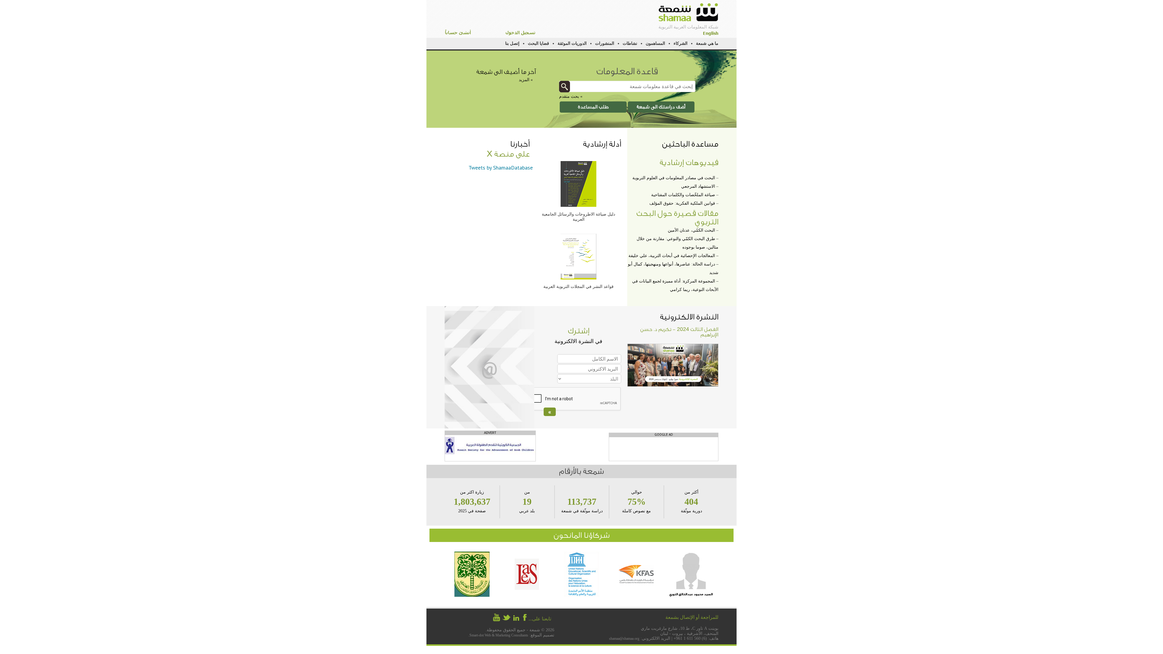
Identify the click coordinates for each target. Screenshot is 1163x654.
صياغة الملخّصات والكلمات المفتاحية (683, 195)
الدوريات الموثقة (572, 43)
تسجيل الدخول (520, 32)
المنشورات (604, 43)
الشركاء (681, 43)
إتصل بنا (512, 43)
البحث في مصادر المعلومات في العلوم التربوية (673, 178)
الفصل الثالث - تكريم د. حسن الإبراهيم (679, 332)
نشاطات (630, 43)
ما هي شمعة (707, 43)
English (710, 33)
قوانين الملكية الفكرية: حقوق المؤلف (682, 203)
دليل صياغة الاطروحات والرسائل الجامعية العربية (578, 217)
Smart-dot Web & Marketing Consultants (498, 635)
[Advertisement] (663, 449)
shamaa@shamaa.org (624, 638)
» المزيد (526, 80)
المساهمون (655, 43)
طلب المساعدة (593, 107)
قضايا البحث (538, 43)
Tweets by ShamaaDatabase (501, 167)
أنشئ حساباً (458, 32)
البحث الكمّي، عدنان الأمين (691, 230)
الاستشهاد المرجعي (698, 186)
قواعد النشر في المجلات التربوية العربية (578, 286)
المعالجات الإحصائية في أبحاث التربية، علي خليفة (671, 255)
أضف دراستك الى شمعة (661, 107)
